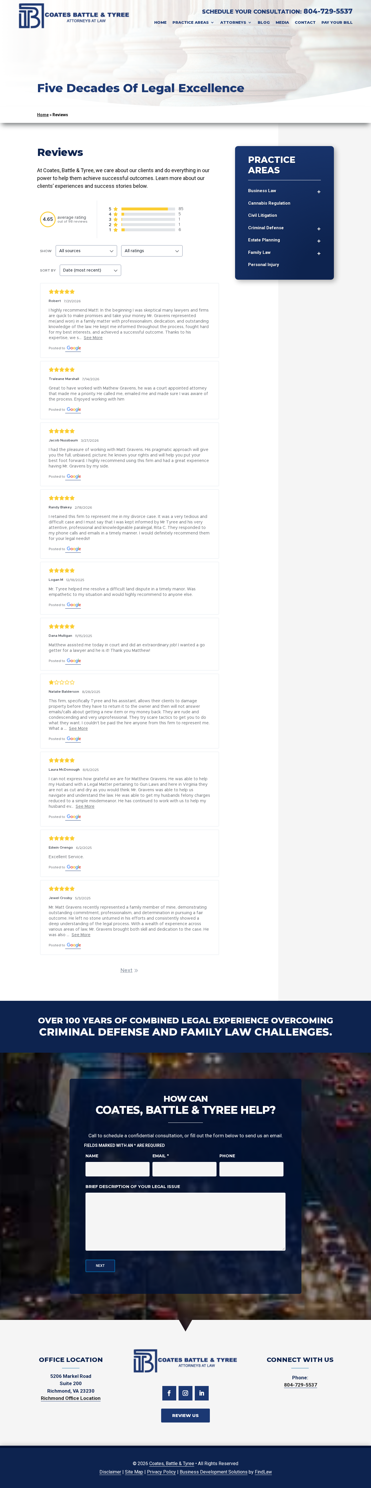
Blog (264, 22)
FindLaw (263, 1472)
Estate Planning (264, 240)
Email (160, 1155)
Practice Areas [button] (190, 22)
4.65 (48, 219)
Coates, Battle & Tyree (171, 1463)
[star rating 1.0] (129, 682)
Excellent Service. (66, 857)
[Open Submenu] (319, 191)
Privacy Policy (161, 1472)
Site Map (134, 1472)
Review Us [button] (185, 1415)
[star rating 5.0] (129, 291)
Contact (305, 22)
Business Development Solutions (214, 1472)
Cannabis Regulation (269, 203)
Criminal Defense (266, 227)
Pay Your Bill (337, 22)
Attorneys (233, 22)
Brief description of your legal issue (133, 1186)
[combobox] (86, 251)
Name (92, 1155)
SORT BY (48, 270)
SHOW (46, 251)
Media (282, 22)
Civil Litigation (262, 215)
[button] (362, 1479)
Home (160, 22)
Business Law (262, 190)
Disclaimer (110, 1472)
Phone (227, 1155)
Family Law (259, 252)
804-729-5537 (327, 11)
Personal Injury (263, 264)
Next (126, 970)
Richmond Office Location (71, 1398)
